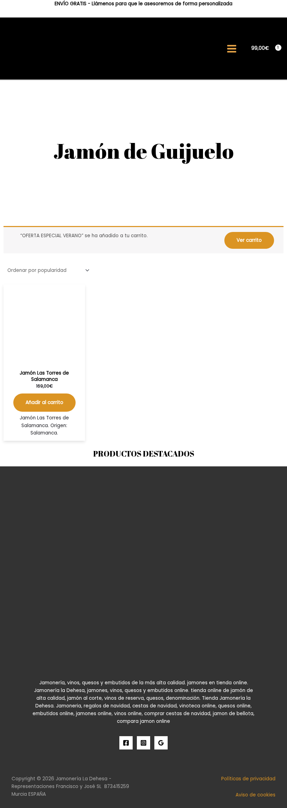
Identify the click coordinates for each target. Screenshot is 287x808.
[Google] (161, 742)
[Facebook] (126, 742)
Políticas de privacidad (248, 778)
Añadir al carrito (44, 402)
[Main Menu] (232, 48)
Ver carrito (249, 240)
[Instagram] (143, 742)
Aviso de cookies (255, 795)
